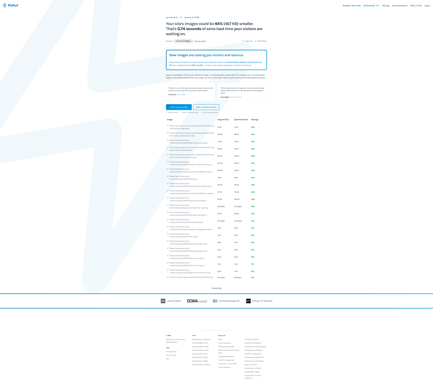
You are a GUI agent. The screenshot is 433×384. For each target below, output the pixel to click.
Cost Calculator (224, 367)
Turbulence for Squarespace (255, 346)
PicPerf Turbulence (251, 339)
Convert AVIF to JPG (199, 354)
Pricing (385, 5)
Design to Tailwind (236, 97)
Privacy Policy (171, 351)
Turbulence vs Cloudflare (254, 361)
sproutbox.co (172, 17)
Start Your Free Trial (179, 107)
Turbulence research (226, 356)
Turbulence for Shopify (253, 350)
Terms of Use (171, 355)
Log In (427, 5)
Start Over (262, 41)
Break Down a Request (201, 339)
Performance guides (226, 346)
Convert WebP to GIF (200, 343)
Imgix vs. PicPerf (250, 364)
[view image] (168, 126)
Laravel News (181, 95)
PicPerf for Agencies (226, 360)
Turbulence (371, 5)
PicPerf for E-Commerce (227, 364)
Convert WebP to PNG (200, 346)
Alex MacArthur (172, 342)
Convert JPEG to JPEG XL (201, 364)
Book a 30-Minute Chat (206, 107)
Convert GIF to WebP (200, 361)
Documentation (400, 5)
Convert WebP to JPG (200, 350)
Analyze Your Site (352, 5)
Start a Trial (416, 5)
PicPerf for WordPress (252, 343)
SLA (167, 359)
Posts (220, 339)
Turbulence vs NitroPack (254, 357)
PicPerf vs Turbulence (252, 354)
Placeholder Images (252, 372)
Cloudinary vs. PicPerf (252, 368)
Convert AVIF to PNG (200, 357)
